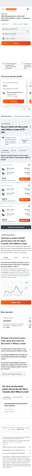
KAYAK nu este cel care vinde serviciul (14, 447)
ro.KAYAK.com (5, 427)
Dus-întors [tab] (5, 150)
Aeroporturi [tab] (7, 397)
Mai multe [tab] (26, 257)
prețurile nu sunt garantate (16, 442)
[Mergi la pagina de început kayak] (11, 9)
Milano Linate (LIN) (9, 411)
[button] (3, 9)
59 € (3, 16)
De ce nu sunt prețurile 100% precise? (14, 453)
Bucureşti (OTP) (9, 409)
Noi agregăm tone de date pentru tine (14, 450)
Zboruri (12, 427)
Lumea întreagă (19, 427)
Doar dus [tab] (13, 150)
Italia (9, 429)
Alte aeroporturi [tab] (17, 397)
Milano (13, 429)
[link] (16, 302)
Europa (26, 427)
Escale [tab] (16, 257)
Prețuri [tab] (6, 257)
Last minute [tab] (22, 150)
